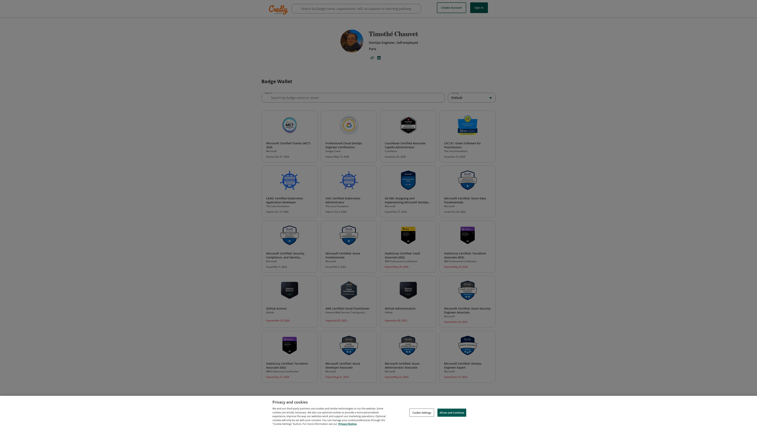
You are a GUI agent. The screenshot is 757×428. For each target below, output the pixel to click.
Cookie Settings (421, 412)
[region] (378, 412)
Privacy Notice (347, 424)
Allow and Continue (452, 412)
